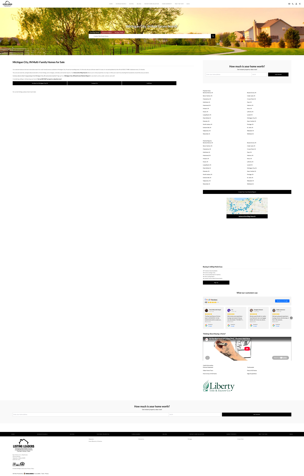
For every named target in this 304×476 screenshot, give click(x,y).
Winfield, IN (250, 134)
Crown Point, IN (251, 99)
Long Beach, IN (207, 115)
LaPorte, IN (250, 111)
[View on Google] (206, 310)
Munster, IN (206, 121)
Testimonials (250, 367)
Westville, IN (206, 134)
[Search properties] (213, 36)
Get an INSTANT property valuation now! (49, 79)
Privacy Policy (30, 468)
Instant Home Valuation (151, 3)
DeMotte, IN (206, 102)
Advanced (107, 32)
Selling (139, 3)
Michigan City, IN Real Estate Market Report (77, 76)
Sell (119, 32)
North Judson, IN (207, 124)
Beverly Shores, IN (208, 92)
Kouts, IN (205, 111)
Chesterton (141, 439)
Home (111, 3)
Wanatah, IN (250, 130)
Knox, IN (249, 108)
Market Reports (207, 141)
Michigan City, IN (252, 118)
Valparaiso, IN (207, 130)
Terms (42, 473)
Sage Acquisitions (252, 373)
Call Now (149, 83)
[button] (203, 318)
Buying (131, 3)
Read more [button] (208, 321)
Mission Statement (208, 367)
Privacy (47, 473)
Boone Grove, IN (251, 92)
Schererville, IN (207, 127)
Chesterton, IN (207, 99)
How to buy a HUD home (210, 373)
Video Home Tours (208, 370)
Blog (188, 3)
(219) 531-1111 (16, 459)
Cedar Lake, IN (251, 96)
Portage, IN (250, 124)
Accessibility (37, 473)
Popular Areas (207, 90)
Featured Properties (103, 434)
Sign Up (216, 282)
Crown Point (240, 439)
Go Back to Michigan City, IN (40, 83)
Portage (190, 439)
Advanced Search (121, 3)
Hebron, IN (250, 105)
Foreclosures (136, 434)
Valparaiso (91, 439)
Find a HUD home (252, 370)
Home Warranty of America (95, 441)
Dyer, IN (249, 102)
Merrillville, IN (207, 118)
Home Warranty (167, 3)
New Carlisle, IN (251, 121)
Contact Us (94, 83)
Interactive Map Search (80, 72)
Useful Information (208, 365)
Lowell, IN (250, 115)
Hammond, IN (207, 105)
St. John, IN (250, 127)
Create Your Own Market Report (247, 192)
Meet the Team (179, 3)
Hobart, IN (206, 108)
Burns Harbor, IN (207, 96)
